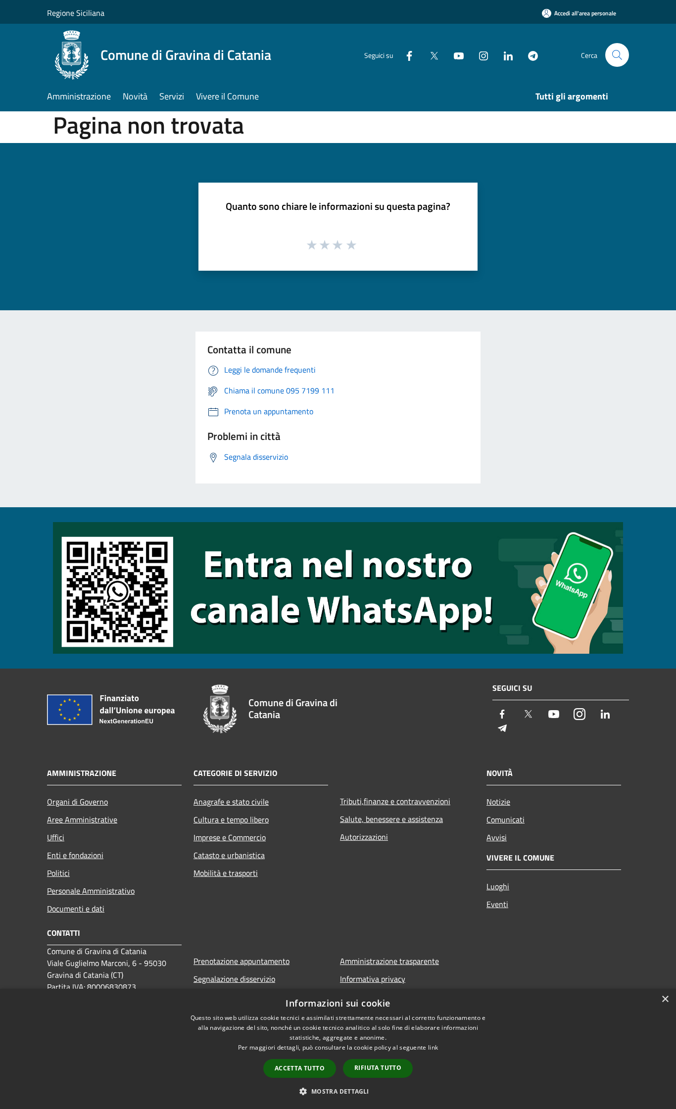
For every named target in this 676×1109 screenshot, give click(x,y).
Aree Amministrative (82, 819)
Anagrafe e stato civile (231, 802)
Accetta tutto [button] (300, 1068)
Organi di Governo (77, 802)
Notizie (498, 802)
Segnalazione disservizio (234, 979)
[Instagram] (479, 54)
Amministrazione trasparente (389, 961)
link (433, 1047)
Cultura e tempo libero (231, 819)
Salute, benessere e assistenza (391, 819)
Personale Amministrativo (91, 891)
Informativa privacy (372, 979)
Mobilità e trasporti (225, 873)
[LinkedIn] (504, 54)
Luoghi (497, 886)
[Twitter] (430, 54)
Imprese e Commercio (229, 837)
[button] (338, 1091)
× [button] (665, 999)
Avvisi (496, 837)
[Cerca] (617, 55)
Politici (58, 873)
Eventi (497, 904)
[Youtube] (455, 54)
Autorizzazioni (364, 837)
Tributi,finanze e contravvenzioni (395, 801)
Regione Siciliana (75, 13)
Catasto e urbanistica (229, 855)
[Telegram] (529, 54)
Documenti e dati (75, 909)
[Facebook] (405, 54)
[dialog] (338, 1049)
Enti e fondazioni (75, 855)
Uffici (55, 837)
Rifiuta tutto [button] (377, 1067)
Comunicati (505, 819)
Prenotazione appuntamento (241, 961)
